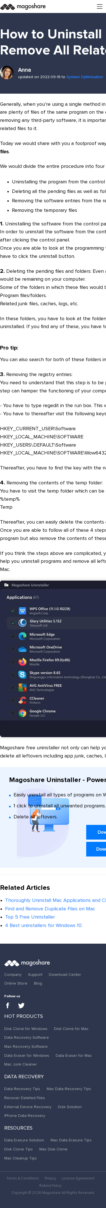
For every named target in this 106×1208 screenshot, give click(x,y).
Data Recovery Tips (22, 1089)
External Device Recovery (27, 1107)
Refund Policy (50, 1186)
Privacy (50, 1178)
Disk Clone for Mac (71, 1029)
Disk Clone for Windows (25, 1029)
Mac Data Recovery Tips (69, 1089)
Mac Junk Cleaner (20, 1064)
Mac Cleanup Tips (20, 1158)
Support (35, 975)
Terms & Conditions (22, 1178)
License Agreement (78, 1178)
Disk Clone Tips (18, 1149)
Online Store (15, 983)
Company (12, 975)
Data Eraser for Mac (74, 1056)
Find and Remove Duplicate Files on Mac (50, 909)
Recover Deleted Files (24, 1098)
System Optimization (84, 77)
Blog (38, 983)
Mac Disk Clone (53, 1149)
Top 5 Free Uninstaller (30, 917)
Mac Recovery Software (26, 1047)
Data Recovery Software (26, 1038)
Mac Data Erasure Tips (71, 1140)
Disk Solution (70, 1107)
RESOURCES (18, 1128)
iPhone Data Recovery (24, 1116)
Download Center (65, 975)
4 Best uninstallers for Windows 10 (43, 925)
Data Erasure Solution (24, 1140)
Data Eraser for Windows (26, 1056)
